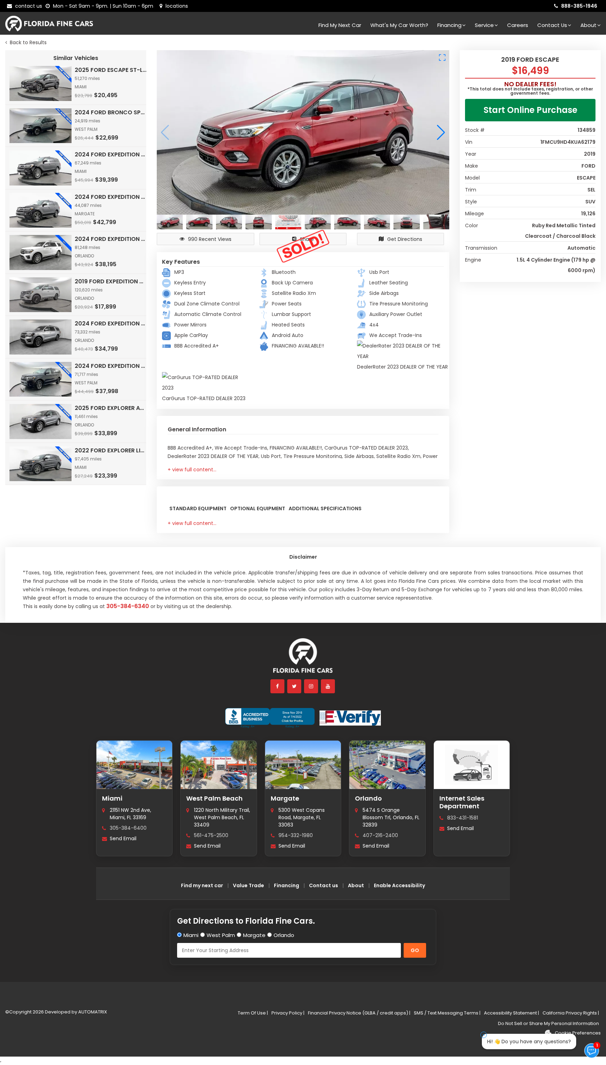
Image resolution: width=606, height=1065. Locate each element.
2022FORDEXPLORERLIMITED (111, 450)
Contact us (323, 885)
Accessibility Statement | (511, 1013)
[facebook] (277, 686)
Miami (112, 798)
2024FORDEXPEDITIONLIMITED (111, 154)
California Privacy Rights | (571, 1013)
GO (415, 950)
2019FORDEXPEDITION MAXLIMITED (111, 281)
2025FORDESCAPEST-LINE (111, 70)
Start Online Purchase (530, 110)
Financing (449, 25)
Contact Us (552, 25)
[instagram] (311, 686)
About (588, 25)
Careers (517, 25)
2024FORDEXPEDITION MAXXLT (111, 323)
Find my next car (339, 25)
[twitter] (294, 686)
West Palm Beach (214, 798)
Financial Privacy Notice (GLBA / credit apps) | (359, 1013)
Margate (285, 798)
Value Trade (248, 885)
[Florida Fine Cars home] (303, 658)
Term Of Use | (253, 1013)
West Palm (221, 935)
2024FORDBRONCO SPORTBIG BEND (111, 112)
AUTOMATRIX (92, 1012)
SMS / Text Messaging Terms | (447, 1013)
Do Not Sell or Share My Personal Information (548, 1023)
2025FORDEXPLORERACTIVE (111, 408)
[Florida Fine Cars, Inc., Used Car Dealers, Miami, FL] (270, 718)
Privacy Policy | (287, 1013)
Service (484, 25)
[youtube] (328, 686)
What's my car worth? (399, 25)
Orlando (368, 798)
